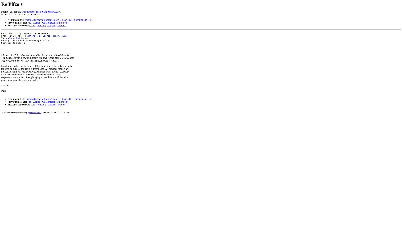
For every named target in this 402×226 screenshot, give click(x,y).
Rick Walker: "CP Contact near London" (47, 22)
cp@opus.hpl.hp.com (17, 38)
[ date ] (32, 25)
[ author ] (61, 25)
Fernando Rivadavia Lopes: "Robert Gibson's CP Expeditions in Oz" (57, 20)
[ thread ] (41, 25)
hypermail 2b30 (34, 112)
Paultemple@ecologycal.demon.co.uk (46, 36)
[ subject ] (51, 25)
